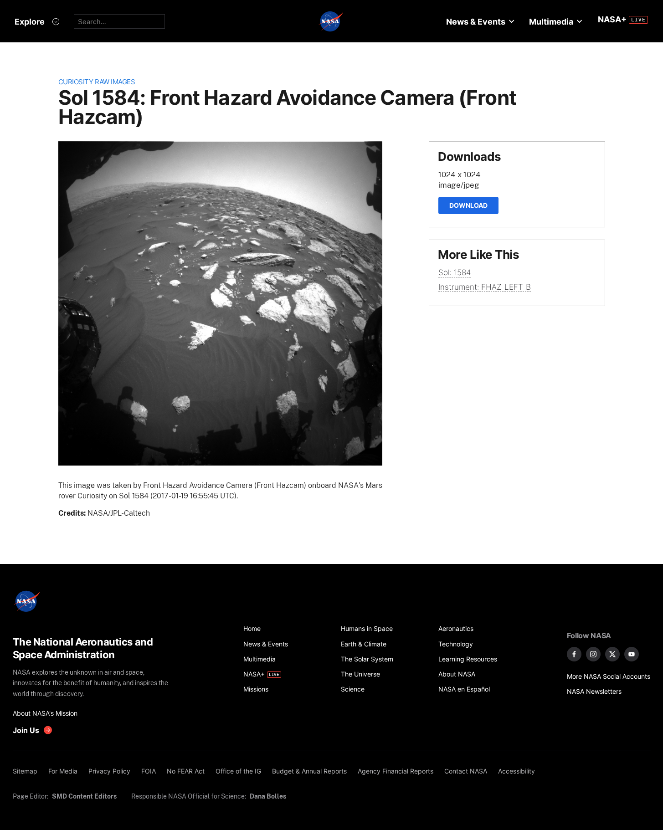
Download (468, 205)
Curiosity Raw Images (96, 81)
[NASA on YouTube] (631, 654)
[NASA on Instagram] (593, 654)
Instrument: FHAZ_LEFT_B (484, 287)
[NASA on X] (612, 654)
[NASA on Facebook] (574, 654)
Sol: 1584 (454, 272)
